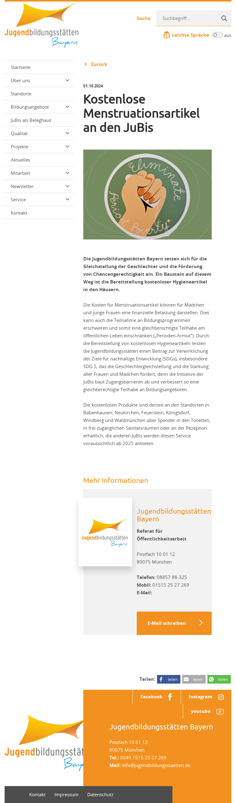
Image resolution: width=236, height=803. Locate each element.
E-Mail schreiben (167, 623)
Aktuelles (20, 160)
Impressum (66, 794)
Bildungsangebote (30, 107)
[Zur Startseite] (41, 24)
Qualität (19, 133)
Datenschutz (100, 794)
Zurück (99, 64)
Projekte (19, 146)
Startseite (20, 67)
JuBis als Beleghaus (31, 120)
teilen (172, 679)
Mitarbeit (20, 173)
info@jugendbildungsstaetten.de (156, 765)
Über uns (20, 80)
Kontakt (19, 213)
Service (18, 199)
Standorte (21, 93)
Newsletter (22, 186)
